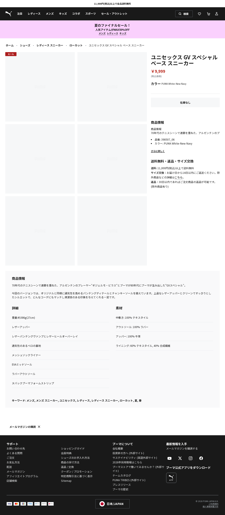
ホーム (10, 45)
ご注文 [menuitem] (10, 458)
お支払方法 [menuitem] (13, 462)
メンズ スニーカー (47, 400)
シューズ (25, 45)
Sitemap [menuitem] (66, 481)
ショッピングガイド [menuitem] (73, 448)
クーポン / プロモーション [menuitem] (76, 471)
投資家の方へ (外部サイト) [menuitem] (128, 453)
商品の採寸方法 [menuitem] (70, 462)
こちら (179, 177)
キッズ (122, 33)
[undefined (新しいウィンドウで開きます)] (171, 478)
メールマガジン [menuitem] (16, 471)
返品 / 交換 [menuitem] (67, 467)
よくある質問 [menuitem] (14, 453)
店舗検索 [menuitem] (12, 481)
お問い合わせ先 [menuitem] (16, 448)
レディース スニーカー (50, 45)
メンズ (102, 33)
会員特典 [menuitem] (66, 453)
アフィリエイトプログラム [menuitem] (22, 476)
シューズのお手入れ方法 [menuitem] (75, 458)
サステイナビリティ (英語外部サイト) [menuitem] (134, 458)
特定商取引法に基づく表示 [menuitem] (77, 476)
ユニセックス (67, 400)
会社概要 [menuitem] (117, 448)
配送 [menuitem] (9, 467)
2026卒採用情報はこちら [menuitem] (127, 462)
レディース (112, 33)
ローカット (76, 45)
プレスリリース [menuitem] (121, 485)
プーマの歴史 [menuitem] (120, 489)
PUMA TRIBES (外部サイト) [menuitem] (128, 480)
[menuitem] (19, 14)
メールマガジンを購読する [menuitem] (182, 448)
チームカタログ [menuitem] (121, 475)
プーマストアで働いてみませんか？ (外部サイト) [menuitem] (138, 469)
